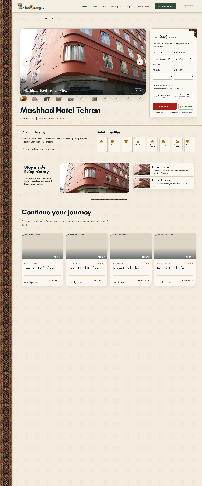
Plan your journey (166, 6)
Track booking (142, 6)
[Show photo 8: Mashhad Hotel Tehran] (106, 99)
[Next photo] (140, 61)
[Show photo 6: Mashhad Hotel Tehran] (82, 99)
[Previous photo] (26, 61)
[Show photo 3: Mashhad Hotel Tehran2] (47, 99)
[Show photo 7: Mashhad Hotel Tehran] (94, 99)
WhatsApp (188, 106)
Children (179, 70)
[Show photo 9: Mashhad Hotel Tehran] (118, 99)
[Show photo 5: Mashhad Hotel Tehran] (71, 99)
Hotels (94, 6)
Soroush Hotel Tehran (39, 268)
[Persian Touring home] (31, 6)
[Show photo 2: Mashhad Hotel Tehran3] (35, 99)
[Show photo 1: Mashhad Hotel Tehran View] (23, 98)
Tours (104, 6)
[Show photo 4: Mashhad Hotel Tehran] (59, 99)
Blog (128, 6)
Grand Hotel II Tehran (84, 268)
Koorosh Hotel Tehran (172, 268)
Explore (53, 281)
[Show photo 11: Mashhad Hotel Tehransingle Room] (142, 99)
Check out (180, 53)
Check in (157, 53)
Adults (157, 70)
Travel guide (116, 6)
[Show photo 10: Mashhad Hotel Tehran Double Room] (130, 99)
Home (84, 6)
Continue (163, 106)
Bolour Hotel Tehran (127, 268)
